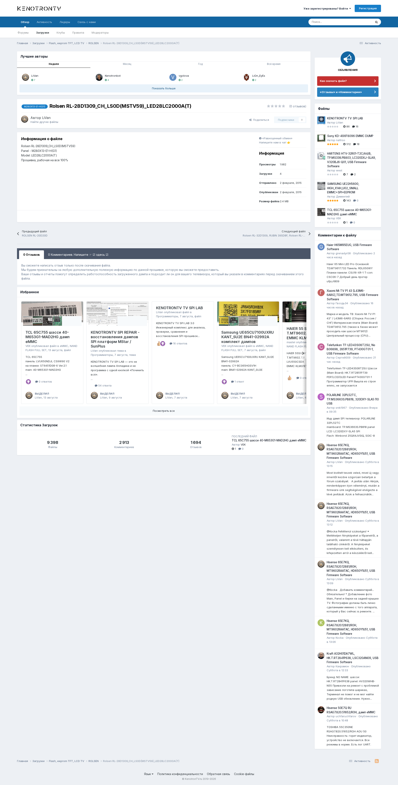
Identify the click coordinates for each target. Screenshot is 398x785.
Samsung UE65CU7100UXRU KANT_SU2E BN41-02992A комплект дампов (247, 337)
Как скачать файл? (333, 80)
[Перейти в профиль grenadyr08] (321, 246)
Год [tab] (200, 63)
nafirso (340, 140)
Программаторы (102, 354)
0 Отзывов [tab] (31, 254)
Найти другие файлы (44, 122)
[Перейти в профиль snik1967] (321, 396)
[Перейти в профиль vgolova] (172, 77)
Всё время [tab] (273, 63)
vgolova (184, 75)
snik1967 (341, 407)
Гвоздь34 (342, 303)
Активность (44, 22)
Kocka (339, 637)
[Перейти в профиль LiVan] (25, 77)
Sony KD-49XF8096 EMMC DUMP (350, 136)
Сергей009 (343, 357)
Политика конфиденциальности (180, 774)
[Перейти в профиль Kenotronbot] (99, 77)
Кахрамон (342, 666)
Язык (148, 774)
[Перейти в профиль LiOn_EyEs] (246, 77)
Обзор (25, 22)
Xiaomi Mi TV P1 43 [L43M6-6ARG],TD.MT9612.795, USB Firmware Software (352, 295)
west (339, 170)
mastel (291, 342)
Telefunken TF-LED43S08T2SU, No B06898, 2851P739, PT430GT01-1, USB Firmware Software (351, 349)
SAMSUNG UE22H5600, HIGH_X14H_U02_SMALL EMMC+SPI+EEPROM (343, 188)
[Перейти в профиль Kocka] (321, 622)
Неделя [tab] (54, 63)
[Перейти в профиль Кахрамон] (321, 655)
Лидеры (64, 22)
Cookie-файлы (244, 774)
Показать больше (164, 88)
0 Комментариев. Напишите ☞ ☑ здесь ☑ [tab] (78, 254)
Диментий (343, 196)
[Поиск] (376, 22)
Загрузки (42, 32)
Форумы (23, 32)
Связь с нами (87, 22)
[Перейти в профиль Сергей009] (321, 346)
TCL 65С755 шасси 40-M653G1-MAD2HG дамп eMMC (47, 337)
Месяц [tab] (127, 63)
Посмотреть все (164, 410)
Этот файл (360, 21)
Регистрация (368, 8)
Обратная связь (218, 774)
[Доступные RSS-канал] (377, 761)
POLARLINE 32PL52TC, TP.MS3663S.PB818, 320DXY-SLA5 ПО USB (353, 399)
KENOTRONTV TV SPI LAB (179, 308)
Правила (78, 32)
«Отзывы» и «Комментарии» (341, 92)
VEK (27, 346)
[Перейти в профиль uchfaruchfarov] (321, 709)
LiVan (34, 75)
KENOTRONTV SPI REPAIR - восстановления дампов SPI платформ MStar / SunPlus (115, 339)
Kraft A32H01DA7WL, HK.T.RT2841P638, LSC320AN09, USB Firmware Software (353, 658)
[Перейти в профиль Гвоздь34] (321, 292)
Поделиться (260, 119)
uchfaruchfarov (346, 716)
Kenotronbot (113, 75)
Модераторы (100, 32)
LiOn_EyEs (258, 75)
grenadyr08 (343, 253)
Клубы (61, 32)
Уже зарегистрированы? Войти (326, 8)
